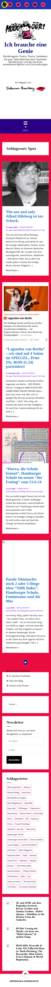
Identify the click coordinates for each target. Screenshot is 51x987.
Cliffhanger (23, 808)
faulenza (34, 818)
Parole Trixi (12, 860)
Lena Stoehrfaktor (29, 845)
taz (29, 876)
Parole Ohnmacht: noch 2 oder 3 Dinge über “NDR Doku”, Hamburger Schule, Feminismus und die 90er (23, 590)
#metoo (27, 787)
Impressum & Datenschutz (24, 981)
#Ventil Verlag (13, 792)
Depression (35, 808)
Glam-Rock (30, 829)
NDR (25, 855)
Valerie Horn (22, 488)
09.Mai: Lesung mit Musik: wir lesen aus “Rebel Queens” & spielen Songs (27, 932)
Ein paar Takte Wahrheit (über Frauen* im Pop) (25, 230)
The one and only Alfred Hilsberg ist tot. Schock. (25, 216)
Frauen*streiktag (22, 824)
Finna (9, 824)
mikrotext (11, 850)
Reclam (33, 860)
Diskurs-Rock (25, 813)
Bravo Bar (11, 808)
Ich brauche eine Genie (25, 47)
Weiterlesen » (12, 270)
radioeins (23, 860)
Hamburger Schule (15, 834)
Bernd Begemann (14, 803)
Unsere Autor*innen (18, 685)
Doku (9, 818)
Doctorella (38, 813)
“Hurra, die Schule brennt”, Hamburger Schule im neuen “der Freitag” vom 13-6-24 (24, 475)
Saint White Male (24, 865)
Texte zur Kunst (13, 881)
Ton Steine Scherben (27, 886)
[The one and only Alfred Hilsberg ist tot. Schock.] (28, 186)
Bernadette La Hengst (16, 797)
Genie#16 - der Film (15, 829)
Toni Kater (11, 886)
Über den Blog (15, 680)
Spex (23, 876)
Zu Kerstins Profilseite (19, 671)
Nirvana (33, 855)
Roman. (10, 865)
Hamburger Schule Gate (17, 839)
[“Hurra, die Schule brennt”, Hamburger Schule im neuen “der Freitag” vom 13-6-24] (28, 449)
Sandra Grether (26, 227)
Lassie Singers (13, 845)
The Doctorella (29, 881)
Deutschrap (12, 813)
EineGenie (19, 818)
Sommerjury (12, 876)
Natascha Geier (13, 855)
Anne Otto (26, 792)
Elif (27, 818)
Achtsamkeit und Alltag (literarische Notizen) (24, 491)
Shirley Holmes (29, 871)
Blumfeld (28, 803)
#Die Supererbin (14, 787)
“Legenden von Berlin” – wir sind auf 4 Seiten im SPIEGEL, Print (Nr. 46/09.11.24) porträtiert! (25, 358)
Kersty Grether (28, 373)
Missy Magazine (25, 850)
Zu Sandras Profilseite (19, 675)
